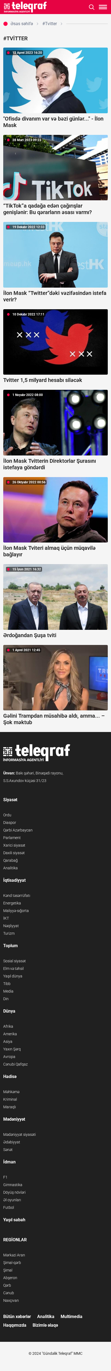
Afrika (8, 1026)
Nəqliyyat (11, 926)
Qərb (7, 1285)
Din (6, 999)
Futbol (8, 1207)
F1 (5, 1177)
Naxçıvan (11, 1300)
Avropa (9, 1056)
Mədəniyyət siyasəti (19, 1134)
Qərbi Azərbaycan (18, 830)
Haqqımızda (14, 1325)
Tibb (7, 983)
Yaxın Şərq (12, 1049)
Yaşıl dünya (12, 976)
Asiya (7, 1041)
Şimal (7, 1270)
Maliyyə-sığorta (16, 911)
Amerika (10, 1034)
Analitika (10, 868)
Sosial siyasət (14, 961)
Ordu (7, 815)
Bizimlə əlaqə (45, 1325)
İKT (6, 918)
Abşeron (10, 1278)
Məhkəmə (11, 1092)
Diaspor (9, 822)
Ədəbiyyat (11, 1142)
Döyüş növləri (14, 1192)
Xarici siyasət (14, 845)
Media (8, 991)
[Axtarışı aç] (92, 7)
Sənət (8, 1149)
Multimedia (71, 1316)
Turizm (9, 933)
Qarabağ (10, 860)
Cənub (8, 1293)
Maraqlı (9, 1107)
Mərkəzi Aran (14, 1255)
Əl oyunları (12, 1200)
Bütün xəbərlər (17, 1316)
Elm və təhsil (13, 968)
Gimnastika (12, 1185)
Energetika (12, 903)
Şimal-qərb (12, 1262)
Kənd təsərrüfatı (16, 895)
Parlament (12, 838)
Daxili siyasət (14, 853)
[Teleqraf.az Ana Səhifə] (25, 7)
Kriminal (10, 1099)
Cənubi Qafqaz (15, 1064)
